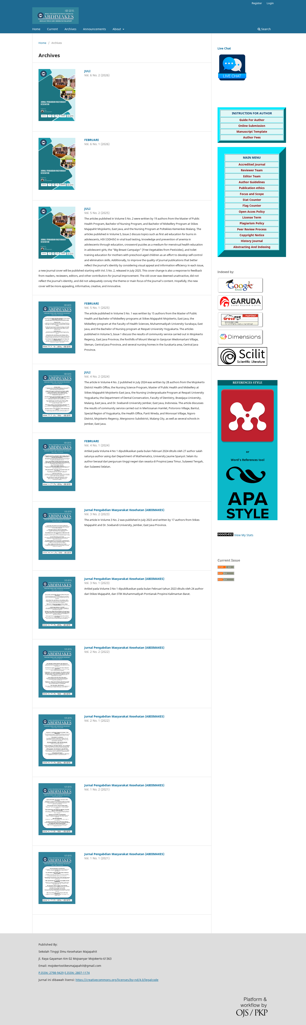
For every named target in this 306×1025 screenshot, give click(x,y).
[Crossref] (240, 326)
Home (36, 29)
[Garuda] (240, 309)
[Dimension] (241, 344)
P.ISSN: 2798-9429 (51, 973)
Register (257, 3)
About (117, 29)
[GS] (241, 292)
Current (52, 29)
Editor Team (252, 176)
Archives (70, 29)
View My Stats (243, 535)
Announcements (94, 29)
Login (270, 3)
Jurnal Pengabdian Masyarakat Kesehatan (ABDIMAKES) (124, 510)
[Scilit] (242, 365)
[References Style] (247, 444)
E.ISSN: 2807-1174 (77, 973)
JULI (87, 71)
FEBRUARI (91, 140)
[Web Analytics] (225, 535)
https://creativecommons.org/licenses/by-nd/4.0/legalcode (117, 980)
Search (265, 29)
